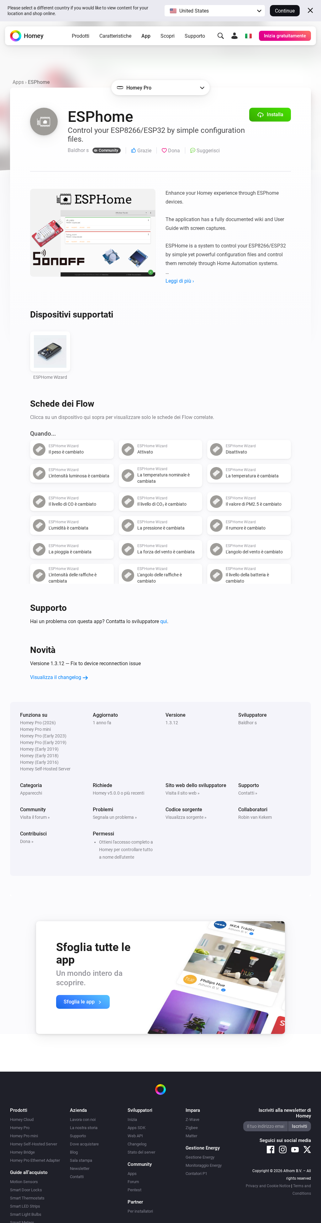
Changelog (137, 1144)
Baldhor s (247, 722)
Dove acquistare (84, 1144)
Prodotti (80, 36)
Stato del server (141, 1152)
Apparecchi (31, 793)
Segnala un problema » (115, 817)
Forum (133, 1181)
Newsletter (79, 1168)
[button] (215, 10)
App (145, 36)
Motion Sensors (24, 1181)
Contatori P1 (196, 1173)
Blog (74, 1152)
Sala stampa (81, 1160)
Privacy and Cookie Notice (268, 1186)
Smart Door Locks (26, 1190)
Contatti (77, 1176)
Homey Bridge (22, 1152)
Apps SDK (136, 1127)
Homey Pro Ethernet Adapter (35, 1160)
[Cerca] (220, 35)
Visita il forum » (35, 817)
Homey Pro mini (24, 1135)
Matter (191, 1135)
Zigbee (192, 1127)
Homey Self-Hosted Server (33, 1144)
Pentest (134, 1190)
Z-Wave (192, 1119)
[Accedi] (234, 35)
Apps (18, 82)
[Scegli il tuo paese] (248, 35)
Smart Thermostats (27, 1198)
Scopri (167, 36)
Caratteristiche (115, 36)
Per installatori (140, 1211)
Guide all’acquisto (29, 1172)
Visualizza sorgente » (186, 817)
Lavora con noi (83, 1119)
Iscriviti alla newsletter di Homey (285, 1113)
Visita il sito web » (183, 793)
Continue (285, 11)
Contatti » (247, 793)
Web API (135, 1135)
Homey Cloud (22, 1119)
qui (163, 621)
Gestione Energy (200, 1157)
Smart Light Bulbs (25, 1214)
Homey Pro (19, 1127)
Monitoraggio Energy (204, 1165)
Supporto (195, 36)
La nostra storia (83, 1127)
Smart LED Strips (25, 1206)
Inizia (132, 1119)
